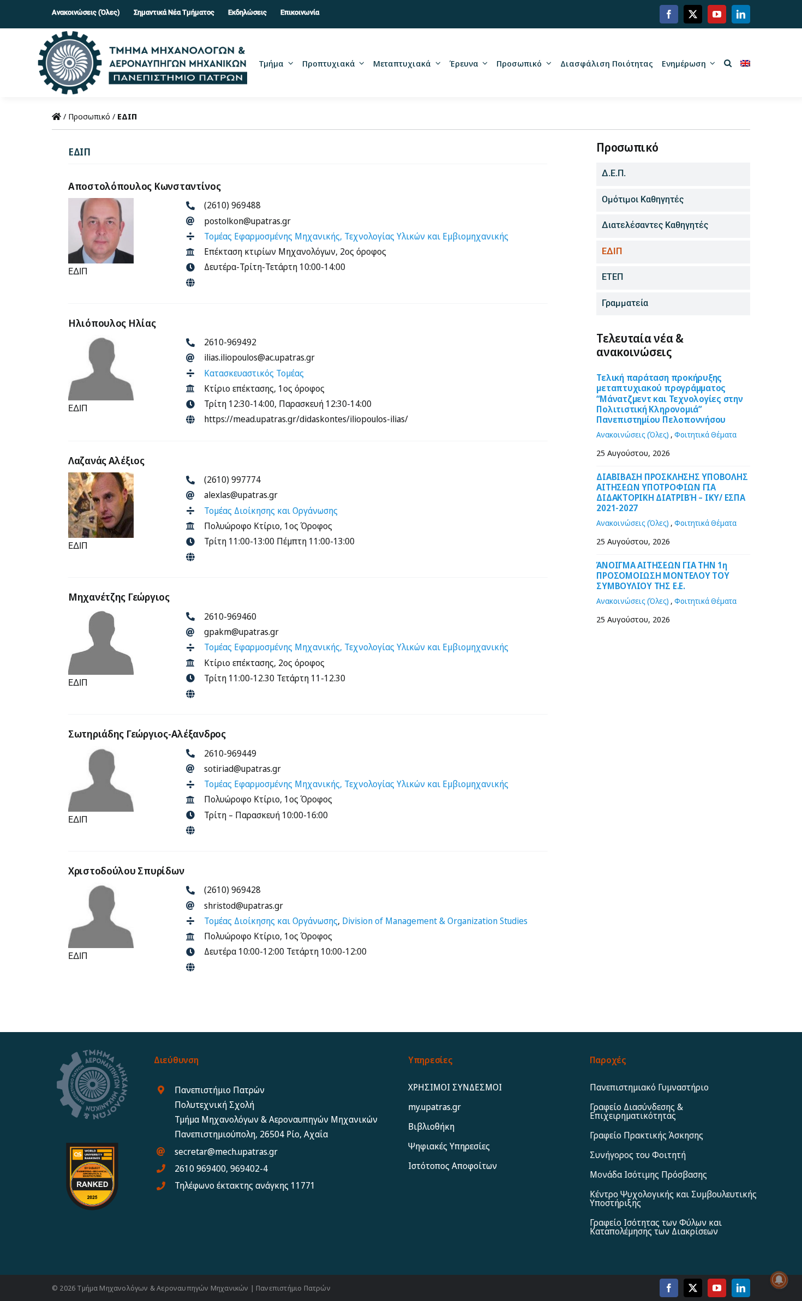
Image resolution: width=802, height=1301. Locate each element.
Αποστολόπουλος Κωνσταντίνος (144, 186)
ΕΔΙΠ (77, 271)
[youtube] (717, 14)
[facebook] (669, 14)
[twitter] (693, 14)
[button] (728, 62)
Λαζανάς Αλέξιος (106, 460)
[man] (101, 338)
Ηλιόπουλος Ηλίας (112, 322)
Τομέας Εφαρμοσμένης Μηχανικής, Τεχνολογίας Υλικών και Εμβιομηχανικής (356, 236)
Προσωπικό (89, 116)
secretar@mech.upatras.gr (226, 1152)
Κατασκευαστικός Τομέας (254, 373)
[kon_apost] (101, 201)
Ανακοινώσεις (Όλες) (632, 434)
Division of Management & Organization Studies (435, 921)
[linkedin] (741, 14)
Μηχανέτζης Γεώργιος (119, 596)
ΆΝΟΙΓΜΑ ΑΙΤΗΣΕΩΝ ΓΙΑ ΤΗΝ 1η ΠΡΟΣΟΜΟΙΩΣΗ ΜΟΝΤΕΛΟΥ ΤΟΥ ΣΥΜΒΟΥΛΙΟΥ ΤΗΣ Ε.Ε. (662, 575)
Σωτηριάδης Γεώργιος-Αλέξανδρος (147, 733)
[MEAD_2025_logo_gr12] (142, 34)
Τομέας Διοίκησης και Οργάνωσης (271, 511)
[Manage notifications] (779, 1279)
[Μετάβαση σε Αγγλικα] (745, 62)
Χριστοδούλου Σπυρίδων (126, 870)
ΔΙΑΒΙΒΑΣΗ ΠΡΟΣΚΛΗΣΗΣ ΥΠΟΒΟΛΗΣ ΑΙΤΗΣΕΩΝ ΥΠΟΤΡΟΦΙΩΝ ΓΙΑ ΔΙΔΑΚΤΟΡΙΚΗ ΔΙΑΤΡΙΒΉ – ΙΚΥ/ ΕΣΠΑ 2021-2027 (671, 492)
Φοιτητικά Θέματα (705, 434)
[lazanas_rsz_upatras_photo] (101, 476)
